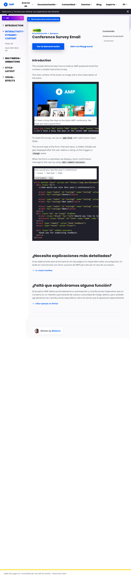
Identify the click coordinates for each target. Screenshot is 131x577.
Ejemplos (54, 33)
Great (40, 173)
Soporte (110, 4)
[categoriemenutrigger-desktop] (43, 19)
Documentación (47, 4)
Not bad (50, 173)
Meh (60, 173)
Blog (98, 4)
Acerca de (26, 4)
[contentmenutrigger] (115, 31)
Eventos (85, 4)
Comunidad (68, 4)
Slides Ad (9, 43)
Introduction (109, 41)
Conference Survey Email (113, 36)
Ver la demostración (48, 46)
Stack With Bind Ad (12, 49)
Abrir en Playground (81, 46)
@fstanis (56, 330)
